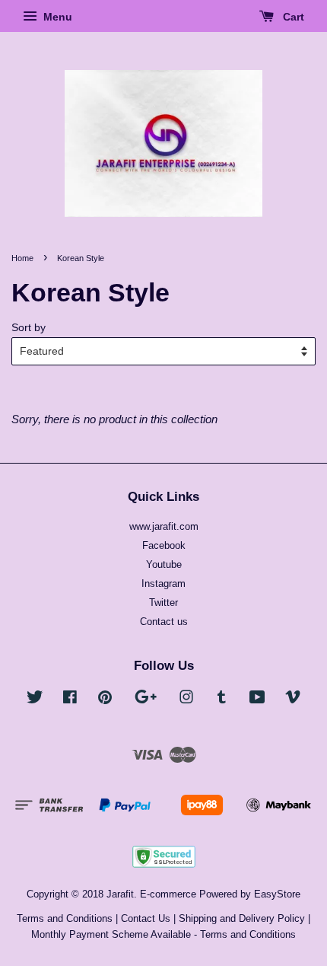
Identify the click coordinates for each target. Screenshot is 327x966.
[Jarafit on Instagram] (186, 700)
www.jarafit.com (163, 526)
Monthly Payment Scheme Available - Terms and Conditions (163, 934)
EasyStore (277, 894)
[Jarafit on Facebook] (70, 700)
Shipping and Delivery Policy (242, 918)
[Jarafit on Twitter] (35, 700)
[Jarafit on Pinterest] (105, 700)
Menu (56, 17)
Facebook (164, 545)
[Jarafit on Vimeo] (292, 700)
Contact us (164, 621)
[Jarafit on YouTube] (257, 700)
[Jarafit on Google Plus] (146, 700)
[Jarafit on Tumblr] (221, 700)
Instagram (163, 583)
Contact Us (145, 918)
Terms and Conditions (65, 918)
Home (22, 258)
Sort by (28, 327)
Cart (292, 17)
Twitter (163, 602)
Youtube (164, 564)
